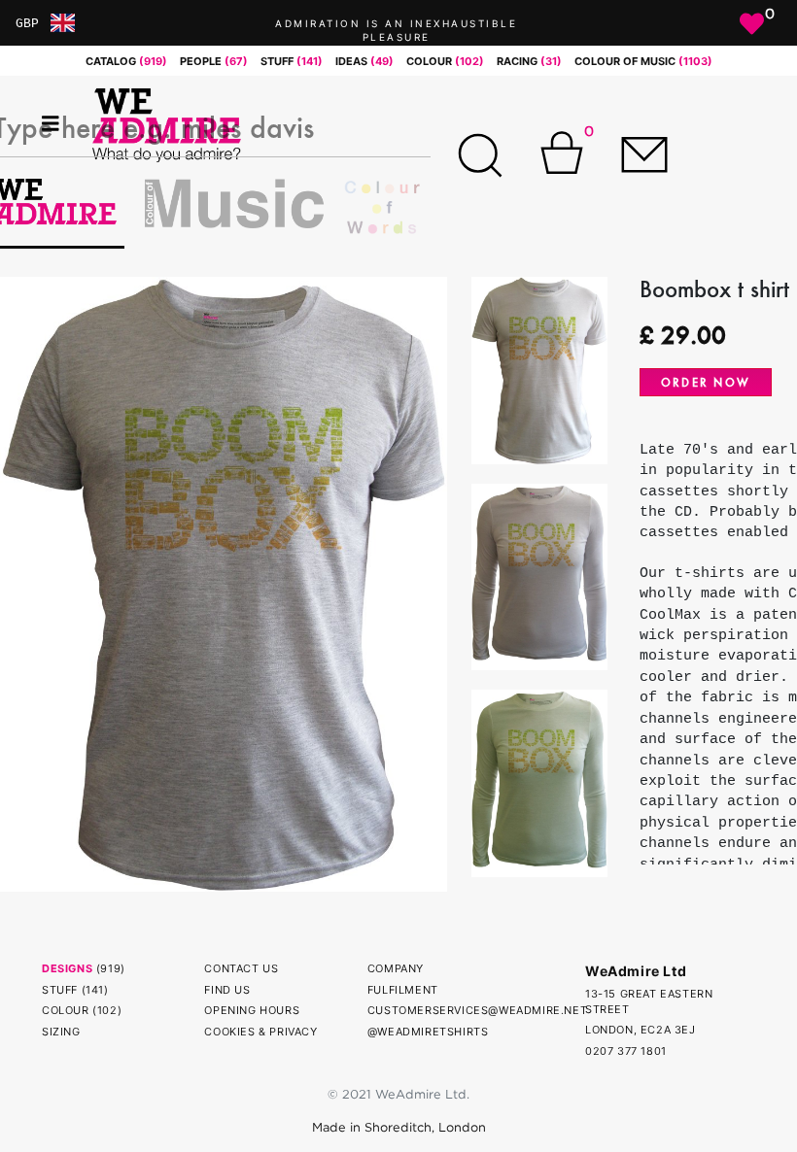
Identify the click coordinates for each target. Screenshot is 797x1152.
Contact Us (241, 968)
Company (395, 968)
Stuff (60, 990)
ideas (364, 61)
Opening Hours (251, 1010)
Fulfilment (402, 990)
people (214, 61)
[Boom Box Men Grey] (223, 583)
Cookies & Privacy (260, 1031)
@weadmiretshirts (428, 1031)
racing (529, 61)
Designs (67, 968)
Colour (65, 1010)
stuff (291, 61)
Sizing (61, 1031)
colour (445, 61)
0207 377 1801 (626, 1051)
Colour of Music (643, 61)
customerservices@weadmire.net (477, 1010)
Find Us (227, 990)
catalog (126, 61)
